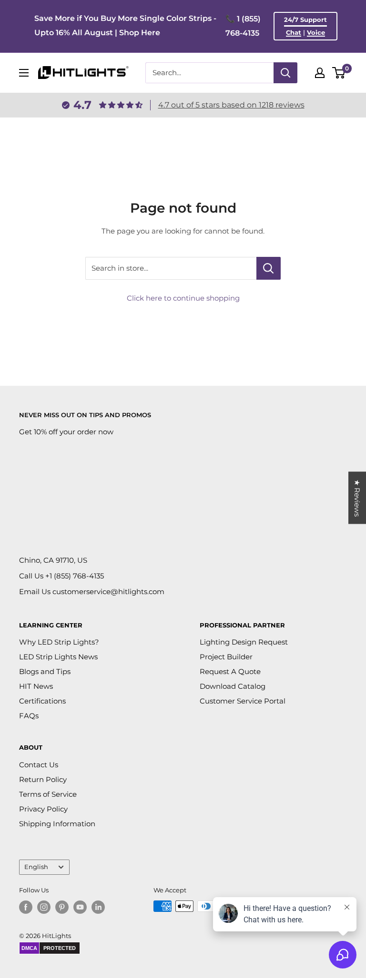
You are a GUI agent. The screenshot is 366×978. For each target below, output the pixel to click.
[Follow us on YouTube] (80, 907)
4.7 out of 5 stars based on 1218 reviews (231, 104)
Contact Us (38, 764)
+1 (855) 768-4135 (74, 575)
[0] (339, 72)
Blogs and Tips (45, 671)
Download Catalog (232, 686)
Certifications (42, 700)
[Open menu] (24, 73)
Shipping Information (57, 823)
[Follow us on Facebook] (25, 907)
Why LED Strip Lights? (59, 641)
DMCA (29, 948)
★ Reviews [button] (357, 498)
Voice (316, 32)
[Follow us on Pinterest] (62, 907)
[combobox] (209, 72)
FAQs (29, 715)
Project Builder (226, 656)
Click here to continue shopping (183, 298)
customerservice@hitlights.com (108, 591)
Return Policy (43, 779)
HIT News (36, 686)
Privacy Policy (43, 808)
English (36, 866)
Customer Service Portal (242, 700)
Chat (293, 32)
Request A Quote (230, 671)
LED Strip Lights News (58, 656)
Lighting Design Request (244, 641)
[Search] (285, 72)
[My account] (320, 73)
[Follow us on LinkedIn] (98, 907)
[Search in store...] (268, 268)
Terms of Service (48, 794)
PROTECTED (59, 948)
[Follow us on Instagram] (44, 907)
